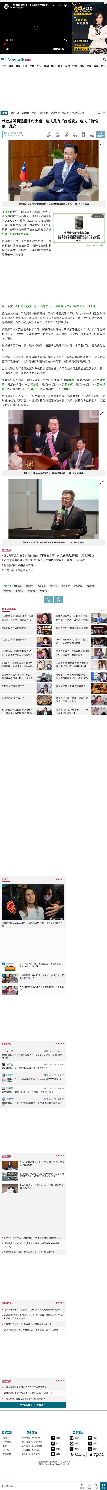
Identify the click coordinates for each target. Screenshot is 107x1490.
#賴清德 (17, 586)
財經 (18, 66)
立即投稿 (26, 1446)
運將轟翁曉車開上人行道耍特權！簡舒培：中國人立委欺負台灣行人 (72, 618)
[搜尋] (104, 59)
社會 (25, 66)
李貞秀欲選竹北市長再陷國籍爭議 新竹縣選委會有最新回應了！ (72, 653)
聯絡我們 (26, 1442)
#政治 (6, 586)
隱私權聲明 (36, 1446)
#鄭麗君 (66, 586)
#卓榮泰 (41, 586)
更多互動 (7, 1432)
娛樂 (46, 66)
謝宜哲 (12, 133)
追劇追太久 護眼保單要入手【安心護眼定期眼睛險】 (72, 711)
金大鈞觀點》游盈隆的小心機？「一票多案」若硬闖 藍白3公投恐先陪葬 (18, 712)
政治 (3, 66)
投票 (5, 1446)
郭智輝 (69, 384)
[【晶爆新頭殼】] (89, 28)
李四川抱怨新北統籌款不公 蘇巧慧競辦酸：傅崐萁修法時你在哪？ (18, 664)
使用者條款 (36, 1442)
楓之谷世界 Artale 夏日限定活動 (72, 628)
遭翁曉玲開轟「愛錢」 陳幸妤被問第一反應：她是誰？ (72, 699)
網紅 (53, 66)
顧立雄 (14, 234)
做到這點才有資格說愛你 (14, 628)
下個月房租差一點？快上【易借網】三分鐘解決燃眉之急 (71, 641)
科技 (67, 66)
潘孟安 (67, 389)
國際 (10, 66)
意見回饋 (26, 1450)
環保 (82, 66)
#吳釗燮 (31, 591)
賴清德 (6, 211)
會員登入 (26, 1454)
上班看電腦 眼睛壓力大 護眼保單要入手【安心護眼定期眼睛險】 (72, 664)
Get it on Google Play (78, 1454)
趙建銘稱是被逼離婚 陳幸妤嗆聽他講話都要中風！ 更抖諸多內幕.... (17, 618)
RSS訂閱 (35, 1437)
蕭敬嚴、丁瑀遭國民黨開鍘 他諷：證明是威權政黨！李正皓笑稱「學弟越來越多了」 (72, 676)
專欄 (89, 66)
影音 (103, 66)
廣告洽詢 (35, 1454)
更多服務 (31, 1432)
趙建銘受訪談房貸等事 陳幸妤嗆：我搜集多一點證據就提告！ (17, 653)
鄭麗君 (35, 384)
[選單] (2, 59)
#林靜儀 (43, 591)
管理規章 (35, 1450)
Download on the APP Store (96, 1454)
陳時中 (34, 389)
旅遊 (74, 66)
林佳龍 (70, 380)
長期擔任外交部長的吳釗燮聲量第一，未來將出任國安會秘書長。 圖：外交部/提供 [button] (53, 204)
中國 (32, 66)
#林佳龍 (54, 586)
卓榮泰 (25, 234)
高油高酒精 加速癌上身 (13, 698)
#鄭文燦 (7, 591)
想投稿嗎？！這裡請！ (33, 1405)
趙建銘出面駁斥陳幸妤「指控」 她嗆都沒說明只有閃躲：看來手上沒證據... (18, 676)
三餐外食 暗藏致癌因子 (13, 686)
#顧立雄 (90, 586)
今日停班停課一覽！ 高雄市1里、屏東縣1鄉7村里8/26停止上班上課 (55, 306)
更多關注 (78, 1432)
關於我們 (26, 1437)
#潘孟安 (19, 591)
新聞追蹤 (7, 1454)
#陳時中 (29, 586)
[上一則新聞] (99, 113)
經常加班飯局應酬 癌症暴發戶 (71, 686)
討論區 (6, 1437)
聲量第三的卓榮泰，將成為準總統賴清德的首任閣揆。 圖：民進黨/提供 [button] (53, 542)
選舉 (96, 66)
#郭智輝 (78, 586)
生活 (39, 66)
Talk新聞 (7, 1442)
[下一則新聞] (104, 113)
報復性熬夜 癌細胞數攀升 (14, 639)
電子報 (6, 1450)
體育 (60, 66)
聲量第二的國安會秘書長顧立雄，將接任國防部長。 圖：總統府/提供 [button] (53, 473)
